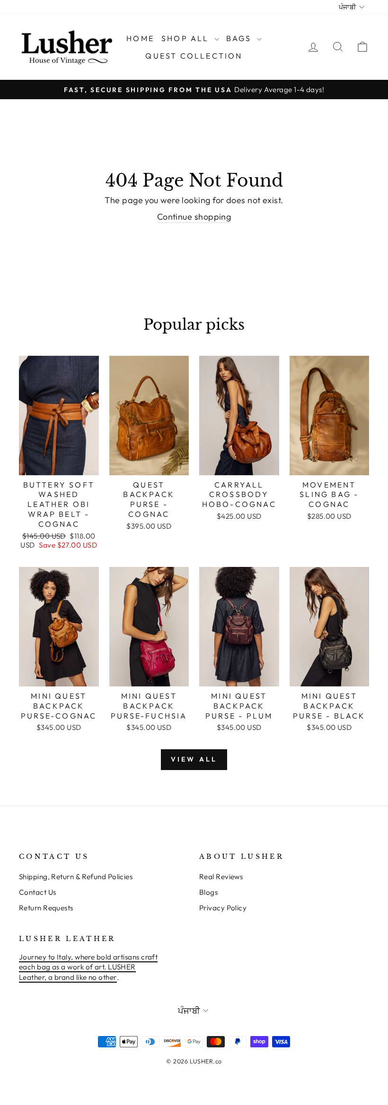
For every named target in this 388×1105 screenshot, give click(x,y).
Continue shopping (194, 216)
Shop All (186, 38)
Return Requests (46, 907)
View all (194, 759)
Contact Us (37, 892)
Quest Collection (193, 55)
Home (140, 38)
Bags (240, 38)
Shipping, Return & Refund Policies (75, 876)
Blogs (208, 892)
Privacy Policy (223, 907)
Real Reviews (221, 876)
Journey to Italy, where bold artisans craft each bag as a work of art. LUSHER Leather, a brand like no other (88, 967)
